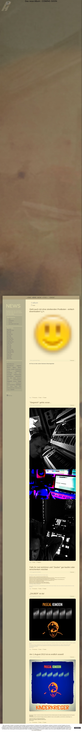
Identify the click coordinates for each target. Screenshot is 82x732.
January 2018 (10, 338)
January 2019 (10, 334)
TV (7, 386)
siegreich (19, 365)
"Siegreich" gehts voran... (40, 402)
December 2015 (10, 350)
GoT (20, 372)
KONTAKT (52, 298)
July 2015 (9, 353)
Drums (8, 371)
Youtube (8, 389)
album (40, 397)
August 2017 (9, 343)
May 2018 (9, 336)
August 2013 (9, 354)
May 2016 (9, 347)
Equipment (18, 371)
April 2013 (9, 357)
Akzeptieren (77, 727)
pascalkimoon (10, 365)
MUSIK (39, 298)
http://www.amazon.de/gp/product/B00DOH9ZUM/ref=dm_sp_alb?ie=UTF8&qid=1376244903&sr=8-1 (47, 579)
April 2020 (9, 329)
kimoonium (35, 588)
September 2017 (10, 341)
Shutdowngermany (17, 379)
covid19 (12, 369)
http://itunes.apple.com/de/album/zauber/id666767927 (38, 576)
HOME (29, 298)
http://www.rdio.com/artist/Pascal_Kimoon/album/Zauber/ (39, 582)
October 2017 (10, 340)
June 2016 (9, 345)
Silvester (15, 381)
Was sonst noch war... (14, 323)
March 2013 (9, 358)
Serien (8, 379)
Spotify (8, 383)
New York (9, 378)
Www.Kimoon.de (18, 387)
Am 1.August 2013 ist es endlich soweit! (47, 654)
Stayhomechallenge (11, 384)
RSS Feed (10, 395)
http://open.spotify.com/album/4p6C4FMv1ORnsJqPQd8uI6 (39, 583)
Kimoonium (72, 360)
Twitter (11, 386)
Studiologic (18, 384)
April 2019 (9, 333)
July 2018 (9, 335)
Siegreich (39, 562)
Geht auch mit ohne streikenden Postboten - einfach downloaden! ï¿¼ (51, 310)
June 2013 (9, 356)
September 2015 (10, 352)
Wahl (20, 386)
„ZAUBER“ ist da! (37, 594)
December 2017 (10, 339)
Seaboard (19, 378)
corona (8, 369)
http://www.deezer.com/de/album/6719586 (36, 581)
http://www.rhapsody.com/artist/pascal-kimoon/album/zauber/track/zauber (42, 578)
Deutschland (18, 369)
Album (8, 367)
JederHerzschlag (17, 374)
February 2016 (10, 349)
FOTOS (45, 298)
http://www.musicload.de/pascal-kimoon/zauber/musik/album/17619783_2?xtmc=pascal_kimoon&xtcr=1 (47, 577)
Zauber (45, 397)
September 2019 (10, 330)
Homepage (9, 374)
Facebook (9, 372)
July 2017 (9, 344)
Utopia (16, 386)
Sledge (19, 381)
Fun (9, 319)
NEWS (34, 298)
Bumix (19, 367)
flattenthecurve (10, 364)
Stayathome (18, 383)
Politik (10, 322)
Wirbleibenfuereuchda (11, 387)
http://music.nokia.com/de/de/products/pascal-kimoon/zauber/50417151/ (41, 580)
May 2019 (9, 331)
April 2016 (9, 348)
